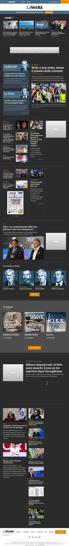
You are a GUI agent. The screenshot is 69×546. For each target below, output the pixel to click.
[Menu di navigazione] (2, 2)
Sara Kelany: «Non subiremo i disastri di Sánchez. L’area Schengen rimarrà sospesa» (36, 139)
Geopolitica (34, 180)
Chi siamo (18, 532)
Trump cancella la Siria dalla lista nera (36, 184)
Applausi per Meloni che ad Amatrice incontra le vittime (36, 462)
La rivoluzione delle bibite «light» (8, 157)
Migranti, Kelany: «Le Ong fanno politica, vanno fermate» (42, 33)
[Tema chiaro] (42, 2)
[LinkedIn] (39, 537)
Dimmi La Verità (11, 334)
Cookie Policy (49, 543)
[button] (23, 248)
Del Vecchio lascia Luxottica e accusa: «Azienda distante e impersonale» (36, 423)
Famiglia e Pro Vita (8, 145)
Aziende (31, 420)
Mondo (5, 423)
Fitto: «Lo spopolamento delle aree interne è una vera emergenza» (20, 228)
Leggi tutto (40, 159)
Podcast (29, 2)
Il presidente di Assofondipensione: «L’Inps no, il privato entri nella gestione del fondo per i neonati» (8, 138)
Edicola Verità (31, 334)
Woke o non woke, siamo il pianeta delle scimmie (47, 69)
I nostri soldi (6, 133)
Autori (33, 532)
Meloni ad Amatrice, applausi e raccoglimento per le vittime (58, 33)
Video (23, 2)
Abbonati (65, 1)
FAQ (46, 532)
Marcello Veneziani (37, 74)
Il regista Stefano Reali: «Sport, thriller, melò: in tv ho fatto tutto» (8, 127)
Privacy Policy (42, 543)
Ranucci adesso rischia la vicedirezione (12, 462)
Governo (33, 131)
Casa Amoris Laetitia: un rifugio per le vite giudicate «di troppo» (8, 149)
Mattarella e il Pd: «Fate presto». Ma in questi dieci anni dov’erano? (36, 443)
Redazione (40, 532)
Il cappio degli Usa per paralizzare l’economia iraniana (35, 523)
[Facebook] (29, 537)
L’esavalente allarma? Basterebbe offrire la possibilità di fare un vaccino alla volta (36, 502)
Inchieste (5, 459)
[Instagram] (36, 537)
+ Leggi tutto (24, 86)
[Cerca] (5, 2)
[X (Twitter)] (33, 537)
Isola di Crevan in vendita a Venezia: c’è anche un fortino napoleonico (26, 33)
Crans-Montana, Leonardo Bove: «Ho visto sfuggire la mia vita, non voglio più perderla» (10, 34)
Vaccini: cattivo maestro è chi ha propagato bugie (15, 101)
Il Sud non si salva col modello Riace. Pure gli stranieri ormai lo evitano (8, 176)
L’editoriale (26, 532)
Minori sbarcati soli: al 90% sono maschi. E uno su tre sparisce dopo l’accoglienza (44, 368)
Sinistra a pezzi (33, 440)
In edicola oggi (15, 215)
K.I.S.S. (49, 334)
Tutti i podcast (34, 347)
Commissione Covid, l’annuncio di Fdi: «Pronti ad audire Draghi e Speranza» (36, 482)
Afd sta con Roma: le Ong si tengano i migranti (9, 186)
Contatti (51, 532)
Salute (4, 155)
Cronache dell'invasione (34, 361)
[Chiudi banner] (67, 12)
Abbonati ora (49, 12)
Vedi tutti (34, 294)
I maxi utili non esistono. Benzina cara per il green (14, 75)
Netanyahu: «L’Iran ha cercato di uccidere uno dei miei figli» (15, 427)
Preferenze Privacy (57, 543)
